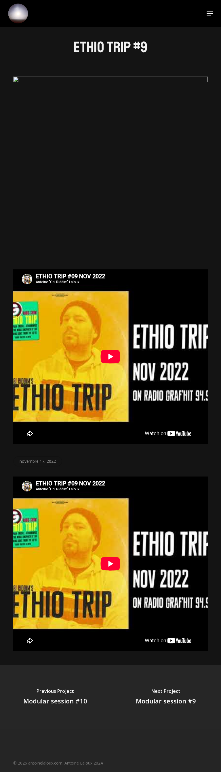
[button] (210, 13)
